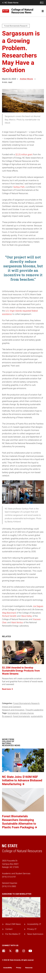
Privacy (18, 968)
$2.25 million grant (23, 154)
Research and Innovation (13, 710)
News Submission (35, 934)
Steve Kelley (26, 616)
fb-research (7, 716)
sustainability (37, 716)
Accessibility (7, 968)
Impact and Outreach (11, 706)
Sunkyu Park (19, 187)
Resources (28, 968)
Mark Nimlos (17, 622)
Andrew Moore (26, 79)
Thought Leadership (34, 710)
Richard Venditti (9, 616)
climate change (27, 713)
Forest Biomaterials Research (26, 703)
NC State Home (11, 2)
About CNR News (13, 924)
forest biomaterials (21, 716)
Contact (8, 929)
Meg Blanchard (9, 613)
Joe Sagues (38, 606)
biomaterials (13, 713)
